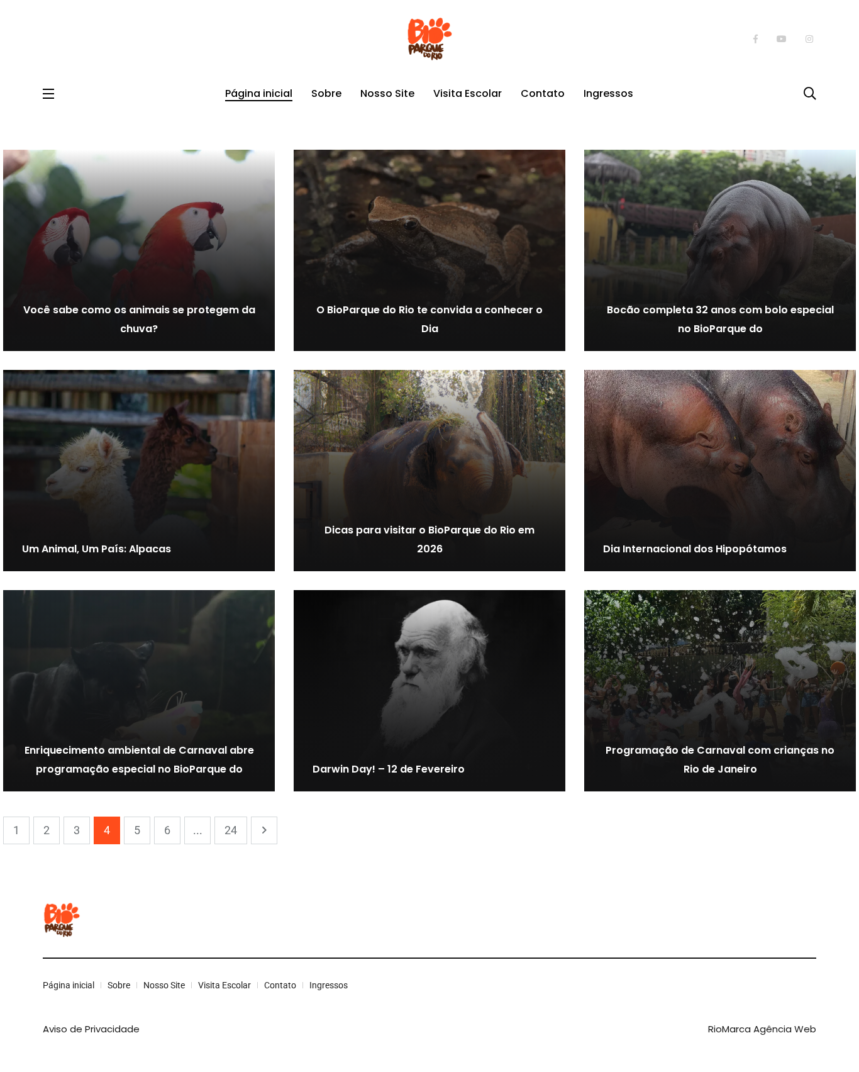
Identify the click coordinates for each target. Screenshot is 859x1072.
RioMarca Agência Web (762, 1029)
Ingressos (608, 93)
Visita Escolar (467, 93)
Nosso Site (387, 93)
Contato (543, 93)
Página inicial (258, 93)
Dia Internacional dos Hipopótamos (695, 549)
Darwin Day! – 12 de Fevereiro (389, 769)
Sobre (326, 93)
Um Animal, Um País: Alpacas (96, 549)
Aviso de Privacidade (91, 1029)
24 (230, 830)
